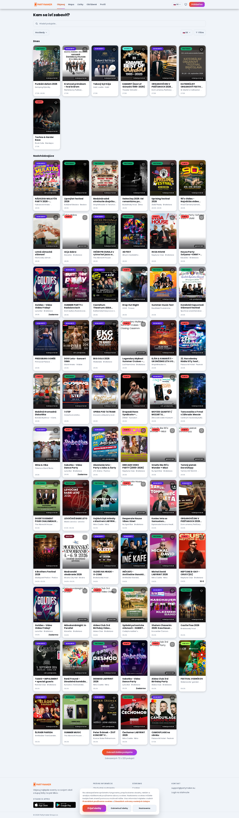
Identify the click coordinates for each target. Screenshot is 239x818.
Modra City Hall (71, 577)
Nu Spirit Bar (157, 471)
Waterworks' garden (190, 682)
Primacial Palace (42, 362)
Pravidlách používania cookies (97, 801)
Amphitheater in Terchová (104, 204)
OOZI (124, 308)
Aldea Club (98, 631)
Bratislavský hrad (100, 577)
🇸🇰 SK (185, 32)
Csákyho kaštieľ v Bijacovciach (130, 632)
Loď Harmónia (128, 364)
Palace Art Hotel (188, 364)
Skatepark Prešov (42, 577)
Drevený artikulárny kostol (104, 415)
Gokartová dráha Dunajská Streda (72, 416)
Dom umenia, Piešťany (162, 90)
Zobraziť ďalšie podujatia (119, 752)
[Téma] (185, 4)
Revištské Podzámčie (161, 308)
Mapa (71, 4)
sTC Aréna (97, 471)
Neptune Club (158, 255)
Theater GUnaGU (129, 90)
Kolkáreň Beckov (71, 204)
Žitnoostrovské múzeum (162, 418)
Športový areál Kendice (191, 311)
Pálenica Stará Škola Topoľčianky (44, 469)
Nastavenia (144, 808)
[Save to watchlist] (55, 49)
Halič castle (98, 87)
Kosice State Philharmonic (104, 738)
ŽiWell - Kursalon (129, 418)
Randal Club (40, 685)
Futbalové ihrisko (42, 204)
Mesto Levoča (70, 521)
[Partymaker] (42, 784)
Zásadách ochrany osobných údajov (132, 801)
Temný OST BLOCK (189, 471)
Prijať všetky (94, 808)
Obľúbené (92, 4)
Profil (103, 4)
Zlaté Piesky (157, 204)
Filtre (201, 32)
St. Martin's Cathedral (190, 90)
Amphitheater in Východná (159, 365)
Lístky (80, 4)
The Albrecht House (102, 257)
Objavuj (61, 4)
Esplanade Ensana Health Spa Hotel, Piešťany (163, 525)
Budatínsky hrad (129, 204)
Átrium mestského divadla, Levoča (130, 256)
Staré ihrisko (69, 364)
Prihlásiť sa (196, 4)
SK (176, 4)
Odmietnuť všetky (119, 808)
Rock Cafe (39, 143)
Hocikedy (40, 32)
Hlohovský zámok (42, 257)
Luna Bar (39, 311)
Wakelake (97, 362)
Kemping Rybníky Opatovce (42, 88)
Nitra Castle (98, 524)
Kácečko (68, 255)
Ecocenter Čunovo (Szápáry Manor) (160, 632)
